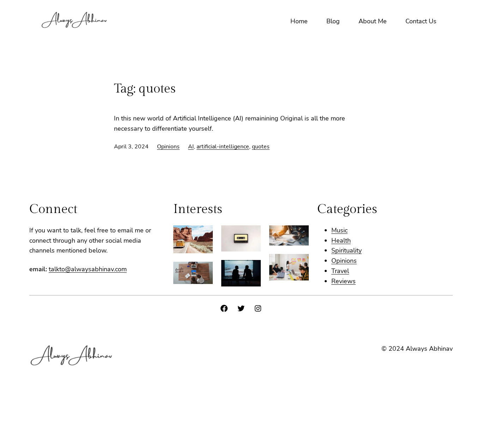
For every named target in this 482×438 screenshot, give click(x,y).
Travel (340, 271)
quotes (261, 146)
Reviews (343, 281)
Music (339, 230)
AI (191, 146)
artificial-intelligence (223, 146)
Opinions (168, 146)
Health (341, 240)
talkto (57, 269)
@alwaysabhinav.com (96, 269)
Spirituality (346, 250)
